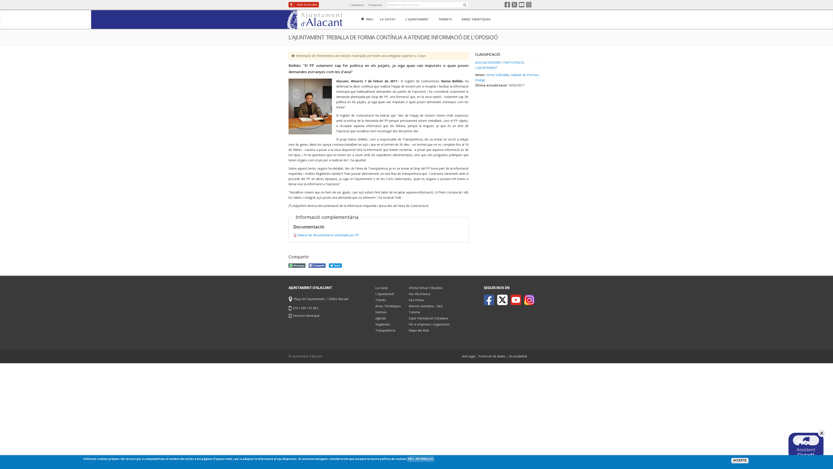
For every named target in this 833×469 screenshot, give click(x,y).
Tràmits (380, 300)
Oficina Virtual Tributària (425, 288)
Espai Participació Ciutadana (428, 318)
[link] (317, 26)
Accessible (307, 5)
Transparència (385, 330)
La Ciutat (381, 288)
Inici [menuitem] (369, 19)
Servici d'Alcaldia (497, 75)
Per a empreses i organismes (429, 324)
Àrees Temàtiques (388, 306)
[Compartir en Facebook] (317, 265)
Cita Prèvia (416, 300)
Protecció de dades (492, 356)
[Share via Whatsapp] (297, 265)
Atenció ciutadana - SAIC (426, 306)
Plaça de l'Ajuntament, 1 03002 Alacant (321, 299)
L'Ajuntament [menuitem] (417, 19)
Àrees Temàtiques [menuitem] (476, 19)
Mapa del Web (419, 330)
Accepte (740, 460)
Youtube (521, 4)
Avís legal (468, 356)
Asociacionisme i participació (499, 62)
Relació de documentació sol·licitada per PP (328, 235)
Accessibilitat (518, 356)
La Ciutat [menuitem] (388, 19)
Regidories (382, 324)
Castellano (356, 5)
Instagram (528, 4)
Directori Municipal (306, 316)
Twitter (514, 4)
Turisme (414, 312)
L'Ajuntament (486, 68)
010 (295, 308)
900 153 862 (309, 308)
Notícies (381, 312)
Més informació (420, 459)
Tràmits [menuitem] (445, 19)
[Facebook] (489, 300)
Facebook (507, 4)
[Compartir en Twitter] (335, 265)
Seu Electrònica (419, 294)
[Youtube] (516, 300)
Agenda (380, 318)
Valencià (376, 5)
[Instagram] (529, 300)
